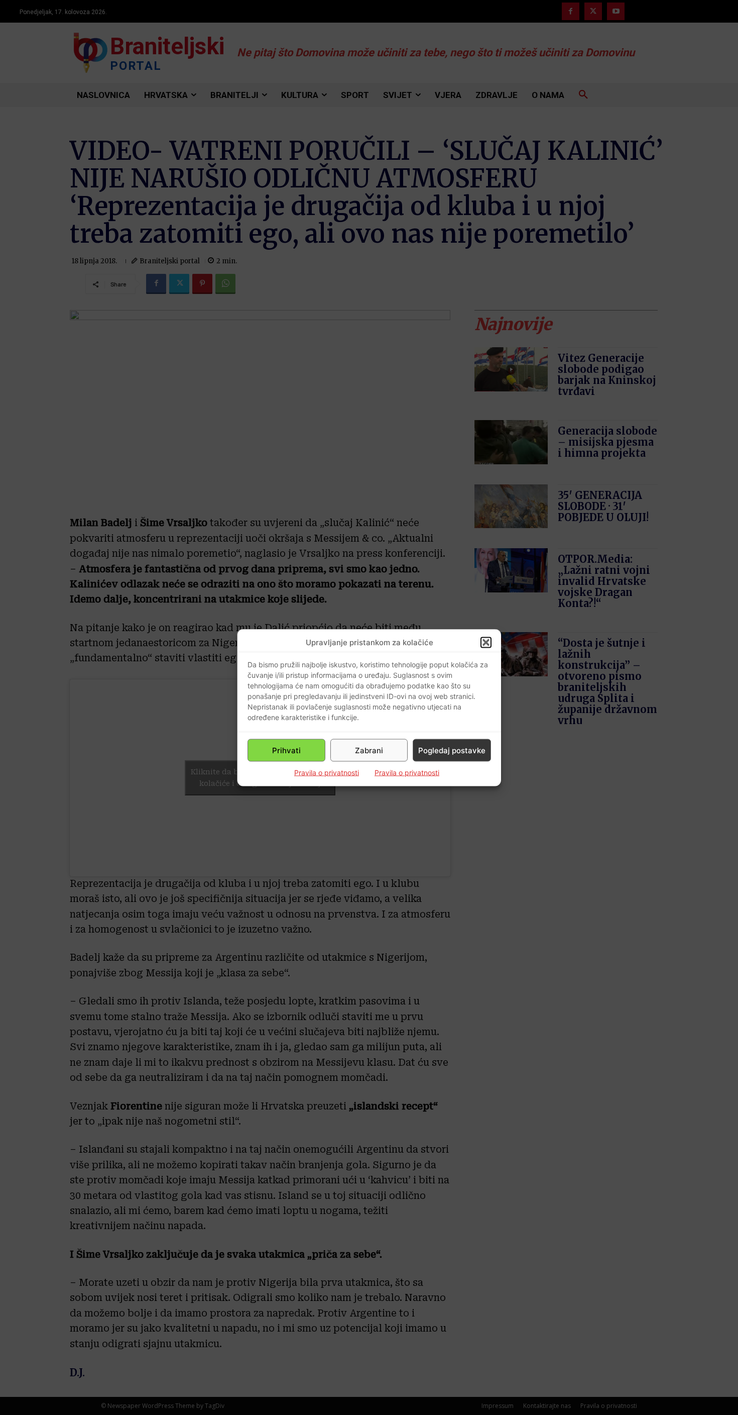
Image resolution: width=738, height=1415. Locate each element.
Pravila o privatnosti (326, 772)
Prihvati (286, 750)
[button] (486, 642)
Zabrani (369, 750)
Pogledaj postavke (451, 750)
